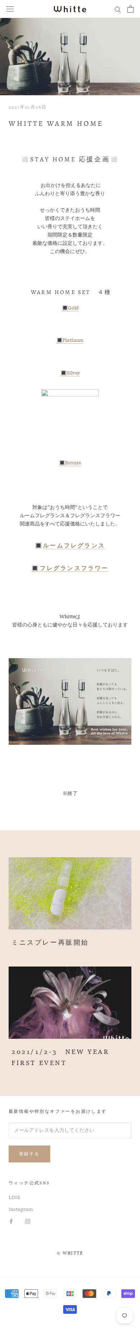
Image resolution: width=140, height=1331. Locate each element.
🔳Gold (70, 308)
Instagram (21, 1209)
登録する (29, 1154)
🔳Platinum (70, 340)
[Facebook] (11, 1221)
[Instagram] (27, 1221)
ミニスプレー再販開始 (50, 943)
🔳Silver (70, 373)
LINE (14, 1197)
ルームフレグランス (74, 546)
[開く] (10, 9)
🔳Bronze (70, 462)
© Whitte (70, 1254)
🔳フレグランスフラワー (69, 569)
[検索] (118, 9)
